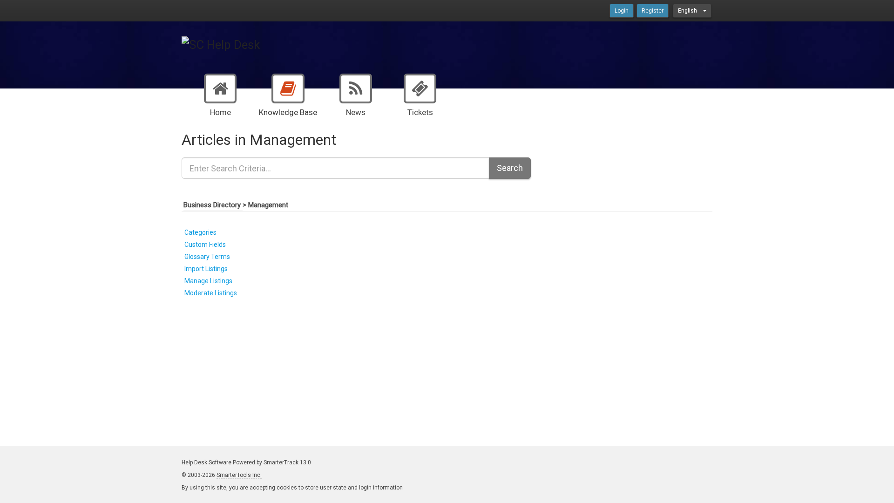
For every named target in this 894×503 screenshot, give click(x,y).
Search (510, 168)
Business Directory (213, 205)
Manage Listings (208, 281)
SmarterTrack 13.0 (287, 462)
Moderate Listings (210, 293)
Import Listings (206, 268)
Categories (200, 232)
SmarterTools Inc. (239, 475)
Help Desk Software (206, 462)
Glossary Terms (207, 256)
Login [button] (622, 10)
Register (653, 10)
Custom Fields (205, 244)
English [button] (688, 10)
